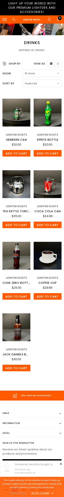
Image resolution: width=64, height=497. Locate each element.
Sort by (8, 83)
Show (6, 73)
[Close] (61, 463)
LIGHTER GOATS (16, 135)
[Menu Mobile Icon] (4, 19)
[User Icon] (49, 19)
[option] (32, 396)
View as (39, 64)
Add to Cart (16, 153)
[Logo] (31, 20)
